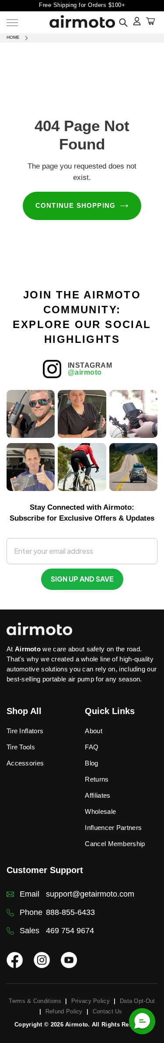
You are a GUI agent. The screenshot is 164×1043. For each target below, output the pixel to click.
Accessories (25, 763)
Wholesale (100, 811)
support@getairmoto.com (90, 894)
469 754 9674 (70, 930)
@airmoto (85, 372)
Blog (91, 763)
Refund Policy (64, 1011)
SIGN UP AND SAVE (82, 578)
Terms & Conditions (35, 1001)
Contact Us (107, 1011)
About (93, 731)
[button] (142, 1021)
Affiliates (97, 795)
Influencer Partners (113, 827)
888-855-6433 (70, 912)
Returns (96, 779)
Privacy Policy (90, 1001)
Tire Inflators (25, 731)
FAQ (91, 747)
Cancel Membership (115, 843)
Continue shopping (75, 205)
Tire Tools (21, 747)
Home (13, 37)
